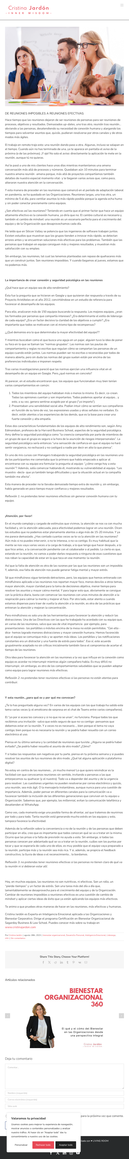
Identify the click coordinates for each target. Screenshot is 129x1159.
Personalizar (21, 1145)
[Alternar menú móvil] (122, 5)
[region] (44, 1132)
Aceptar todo (66, 1145)
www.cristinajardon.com (20, 927)
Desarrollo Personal (75, 935)
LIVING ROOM (101, 1140)
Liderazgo (111, 935)
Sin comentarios (18, 938)
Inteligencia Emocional (95, 935)
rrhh (7, 938)
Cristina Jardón (15, 935)
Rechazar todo (43, 1145)
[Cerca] (77, 1116)
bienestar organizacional (54, 935)
